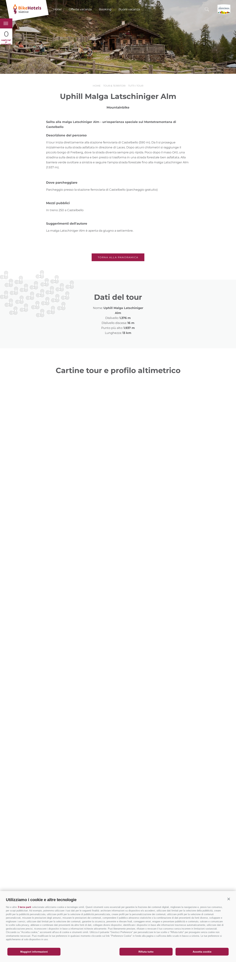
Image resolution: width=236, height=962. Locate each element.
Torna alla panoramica (118, 257)
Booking (105, 9)
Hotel (57, 9)
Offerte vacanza (80, 9)
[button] (228, 898)
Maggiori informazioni (34, 951)
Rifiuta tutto (146, 951)
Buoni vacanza (129, 9)
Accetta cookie (202, 951)
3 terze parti (24, 907)
